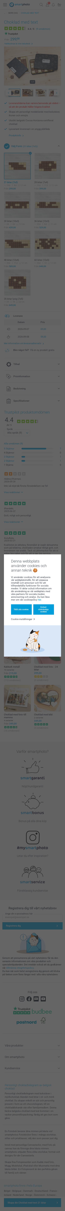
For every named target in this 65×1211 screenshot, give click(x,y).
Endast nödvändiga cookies (43, 609)
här (39, 599)
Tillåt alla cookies (21, 609)
